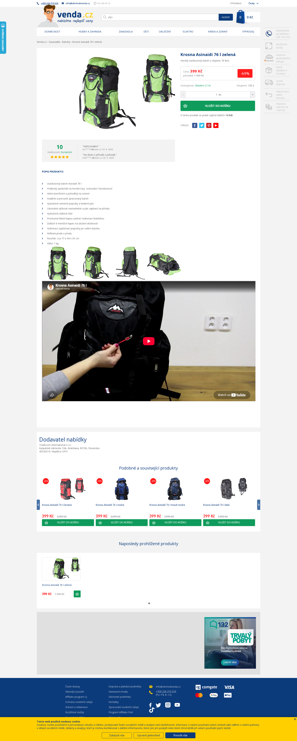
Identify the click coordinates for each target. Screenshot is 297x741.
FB (194, 125)
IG (167, 704)
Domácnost (52, 31)
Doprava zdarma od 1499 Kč (282, 107)
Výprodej (248, 31)
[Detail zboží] (61, 569)
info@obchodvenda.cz (78, 3)
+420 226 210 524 (49, 3)
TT (152, 710)
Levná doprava (280, 82)
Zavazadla (126, 31)
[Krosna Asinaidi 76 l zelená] (108, 93)
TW (201, 125)
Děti (146, 31)
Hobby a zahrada (90, 31)
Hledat (226, 17)
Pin (208, 125)
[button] (68, 522)
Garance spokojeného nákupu (283, 58)
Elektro (188, 31)
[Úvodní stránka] (65, 15)
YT (215, 125)
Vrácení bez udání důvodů (282, 95)
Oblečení (165, 31)
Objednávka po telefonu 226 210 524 (283, 34)
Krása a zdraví (217, 31)
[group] (68, 501)
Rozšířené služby (281, 46)
